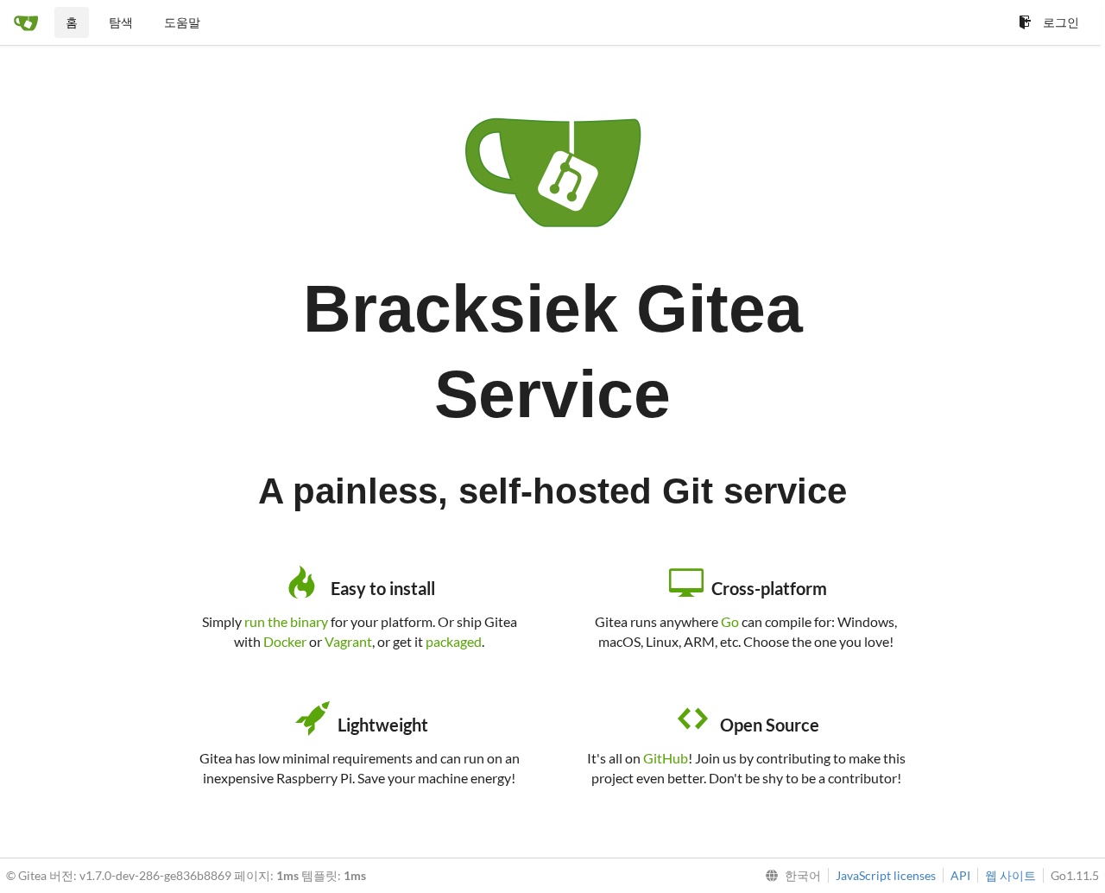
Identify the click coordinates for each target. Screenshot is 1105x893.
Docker (284, 641)
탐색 (121, 22)
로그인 (1061, 22)
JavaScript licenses (886, 875)
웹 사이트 (1010, 875)
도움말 (182, 22)
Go (730, 621)
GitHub (665, 758)
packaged (454, 641)
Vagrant (348, 641)
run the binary (286, 621)
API (960, 875)
